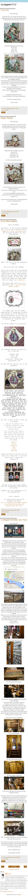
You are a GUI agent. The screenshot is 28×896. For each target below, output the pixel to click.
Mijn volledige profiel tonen (6, 891)
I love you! (5, 10)
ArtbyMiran (21, 280)
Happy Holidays (7, 118)
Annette (9, 873)
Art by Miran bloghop (9, 221)
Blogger (19, 894)
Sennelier (14, 451)
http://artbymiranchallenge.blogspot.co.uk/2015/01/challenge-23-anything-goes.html (14, 504)
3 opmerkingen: (5, 110)
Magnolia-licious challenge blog (14, 231)
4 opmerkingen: (5, 213)
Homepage (14, 866)
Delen (3, 112)
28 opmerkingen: (5, 511)
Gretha (14, 449)
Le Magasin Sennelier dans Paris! (14, 520)
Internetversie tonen (14, 869)
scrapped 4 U (8, 4)
